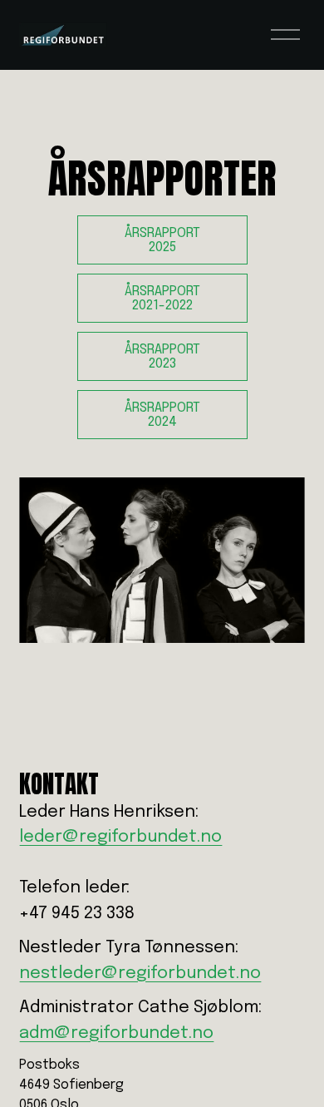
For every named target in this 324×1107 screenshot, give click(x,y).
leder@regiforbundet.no (120, 837)
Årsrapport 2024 (162, 415)
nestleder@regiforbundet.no (140, 973)
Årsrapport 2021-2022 (162, 298)
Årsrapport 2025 (162, 240)
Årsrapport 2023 (162, 357)
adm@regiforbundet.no (116, 1033)
